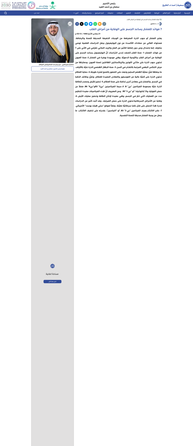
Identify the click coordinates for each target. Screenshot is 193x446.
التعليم (128, 13)
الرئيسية (187, 13)
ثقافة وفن (147, 13)
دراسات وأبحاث (87, 13)
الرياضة (156, 13)
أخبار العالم (166, 13)
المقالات (120, 13)
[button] (7, 13)
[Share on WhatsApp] (95, 24)
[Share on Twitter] (82, 24)
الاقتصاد (137, 13)
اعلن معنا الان (52, 281)
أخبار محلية (177, 13)
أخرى (76, 13)
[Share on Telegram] (86, 24)
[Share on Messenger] (91, 24)
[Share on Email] (100, 24)
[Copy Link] (104, 24)
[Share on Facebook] (77, 24)
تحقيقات (110, 13)
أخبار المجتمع (99, 13)
